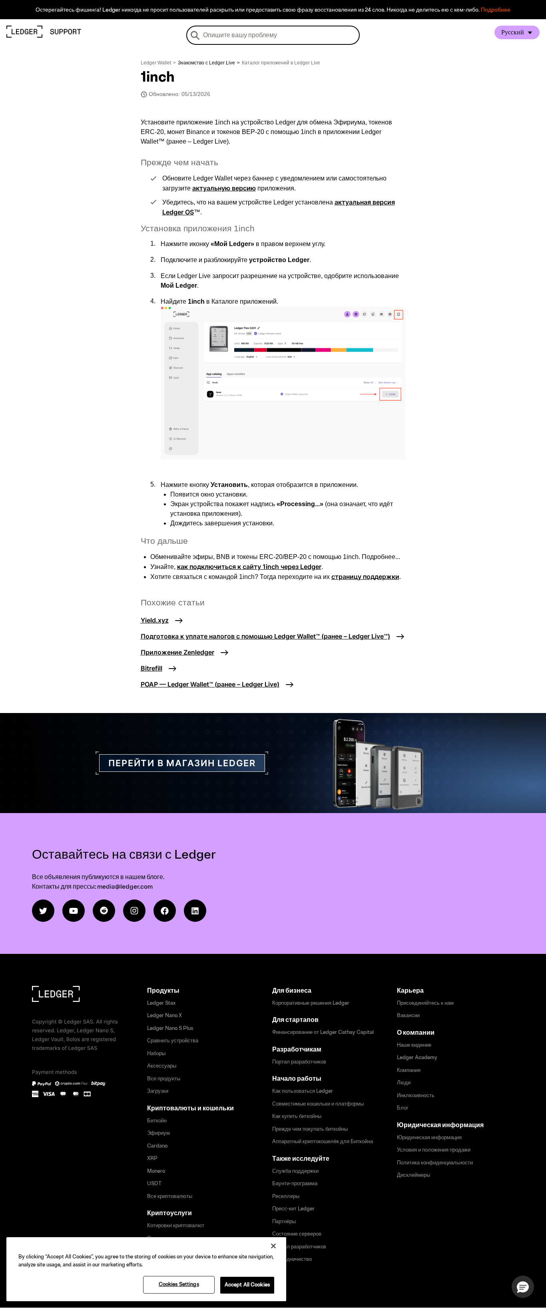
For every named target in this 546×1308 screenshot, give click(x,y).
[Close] (273, 1246)
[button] (523, 1287)
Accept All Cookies (247, 1285)
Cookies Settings (179, 1284)
